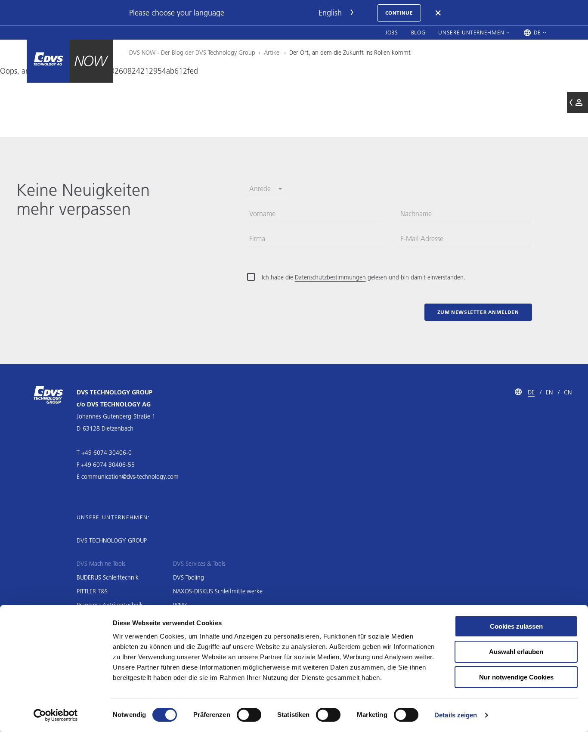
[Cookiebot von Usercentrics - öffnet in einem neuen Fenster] (55, 715)
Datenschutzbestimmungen (330, 277)
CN (568, 392)
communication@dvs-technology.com (130, 477)
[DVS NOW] (48, 61)
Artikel (272, 52)
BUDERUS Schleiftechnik (108, 577)
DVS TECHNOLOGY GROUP (112, 540)
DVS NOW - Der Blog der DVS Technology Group (192, 52)
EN (549, 392)
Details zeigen (455, 715)
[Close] (438, 12)
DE (531, 392)
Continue (399, 12)
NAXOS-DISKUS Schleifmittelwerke (218, 591)
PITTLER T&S (92, 591)
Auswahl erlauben (516, 651)
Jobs (391, 32)
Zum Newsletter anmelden (478, 312)
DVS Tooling (188, 577)
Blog (418, 32)
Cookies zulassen (516, 626)
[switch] (249, 715)
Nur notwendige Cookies (516, 677)
